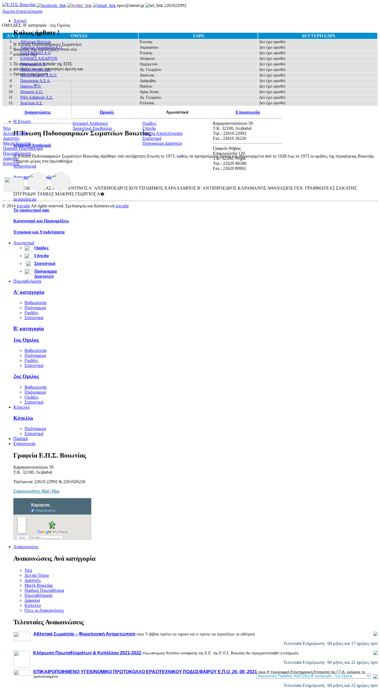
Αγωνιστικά (23, 242)
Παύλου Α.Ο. (30, 86)
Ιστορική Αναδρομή (32, 145)
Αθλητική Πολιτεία (35, 42)
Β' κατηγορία (28, 328)
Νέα (28, 570)
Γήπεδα (41, 255)
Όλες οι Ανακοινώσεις (44, 610)
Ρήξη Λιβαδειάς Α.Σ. (36, 97)
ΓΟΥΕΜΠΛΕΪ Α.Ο (35, 53)
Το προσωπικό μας (31, 210)
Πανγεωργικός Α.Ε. (35, 70)
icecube (23, 205)
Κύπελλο (21, 407)
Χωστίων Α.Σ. (31, 103)
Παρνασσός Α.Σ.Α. (35, 81)
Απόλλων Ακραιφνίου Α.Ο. (41, 47)
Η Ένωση (22, 121)
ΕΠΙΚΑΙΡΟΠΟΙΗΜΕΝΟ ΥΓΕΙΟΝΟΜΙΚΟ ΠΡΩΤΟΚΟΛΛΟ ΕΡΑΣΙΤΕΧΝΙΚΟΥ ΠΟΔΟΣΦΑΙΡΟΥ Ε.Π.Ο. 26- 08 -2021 (145, 671)
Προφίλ (107, 112)
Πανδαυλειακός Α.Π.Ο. (38, 75)
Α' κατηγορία (28, 292)
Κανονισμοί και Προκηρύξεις (41, 220)
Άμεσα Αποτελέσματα (22, 11)
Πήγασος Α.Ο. (31, 92)
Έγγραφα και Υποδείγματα (39, 232)
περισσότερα (24, 166)
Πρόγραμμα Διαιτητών (45, 274)
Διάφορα (32, 600)
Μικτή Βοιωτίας (38, 585)
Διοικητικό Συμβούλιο (92, 128)
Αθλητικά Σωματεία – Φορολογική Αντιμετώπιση (84, 634)
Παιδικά (20, 438)
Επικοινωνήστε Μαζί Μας (36, 491)
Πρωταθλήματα (27, 281)
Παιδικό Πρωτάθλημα (44, 590)
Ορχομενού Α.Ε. (33, 64)
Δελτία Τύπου (36, 575)
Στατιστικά (44, 263)
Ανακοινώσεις (25, 546)
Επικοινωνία (24, 443)
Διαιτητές (32, 580)
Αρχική (19, 20)
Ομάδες (41, 247)
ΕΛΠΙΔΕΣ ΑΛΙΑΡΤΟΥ (39, 58)
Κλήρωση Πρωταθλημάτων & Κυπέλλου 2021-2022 (87, 652)
